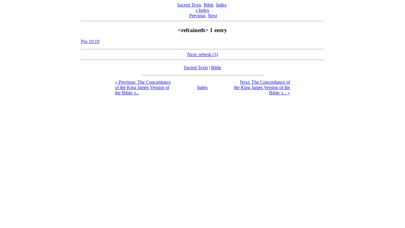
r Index (202, 10)
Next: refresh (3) (202, 54)
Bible (209, 4)
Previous (197, 15)
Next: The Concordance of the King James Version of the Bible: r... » (262, 87)
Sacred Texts (189, 4)
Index (221, 4)
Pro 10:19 (90, 41)
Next (212, 15)
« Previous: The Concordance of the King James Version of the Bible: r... (143, 87)
